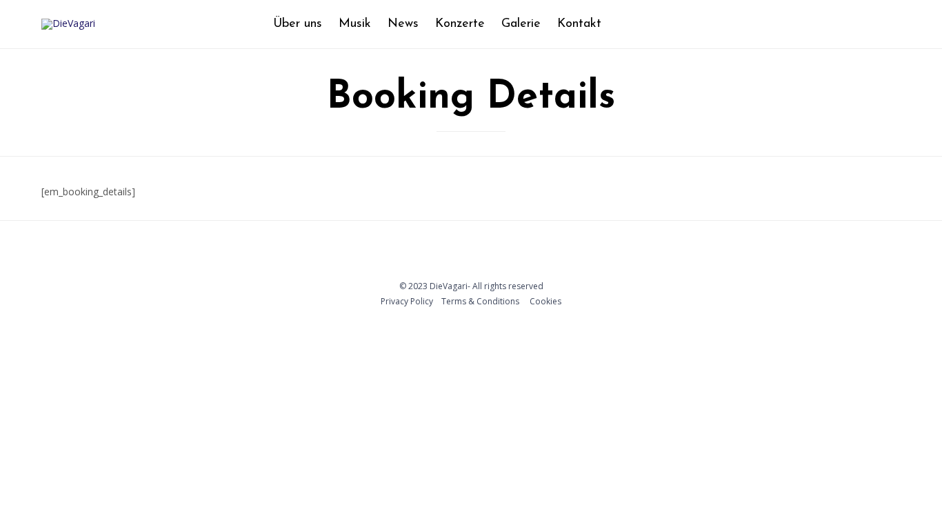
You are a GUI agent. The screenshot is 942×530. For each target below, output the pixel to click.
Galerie (521, 24)
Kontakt (579, 24)
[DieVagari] (68, 24)
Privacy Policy (407, 301)
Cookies (545, 301)
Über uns (297, 24)
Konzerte (460, 24)
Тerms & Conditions (480, 301)
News (403, 24)
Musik (355, 24)
